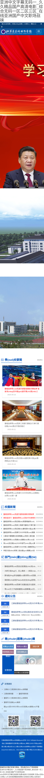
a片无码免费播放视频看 (14, 777)
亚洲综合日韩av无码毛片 (32, 777)
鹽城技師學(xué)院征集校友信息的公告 (26, 612)
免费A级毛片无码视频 (26, 774)
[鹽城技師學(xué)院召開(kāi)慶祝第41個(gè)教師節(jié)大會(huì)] (22, 445)
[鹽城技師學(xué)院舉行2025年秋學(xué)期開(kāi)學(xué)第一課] (22, 480)
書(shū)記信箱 (6, 24)
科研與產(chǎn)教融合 (8, 652)
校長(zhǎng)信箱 (17, 24)
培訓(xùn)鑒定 (22, 646)
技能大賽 (36, 646)
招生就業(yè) (22, 652)
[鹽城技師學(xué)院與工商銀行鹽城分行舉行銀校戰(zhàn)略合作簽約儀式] (22, 410)
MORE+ (40, 360)
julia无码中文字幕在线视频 (9, 774)
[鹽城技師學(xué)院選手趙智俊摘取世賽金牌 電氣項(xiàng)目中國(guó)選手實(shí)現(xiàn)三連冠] (22, 376)
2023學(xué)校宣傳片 (21, 673)
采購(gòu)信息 (8, 646)
